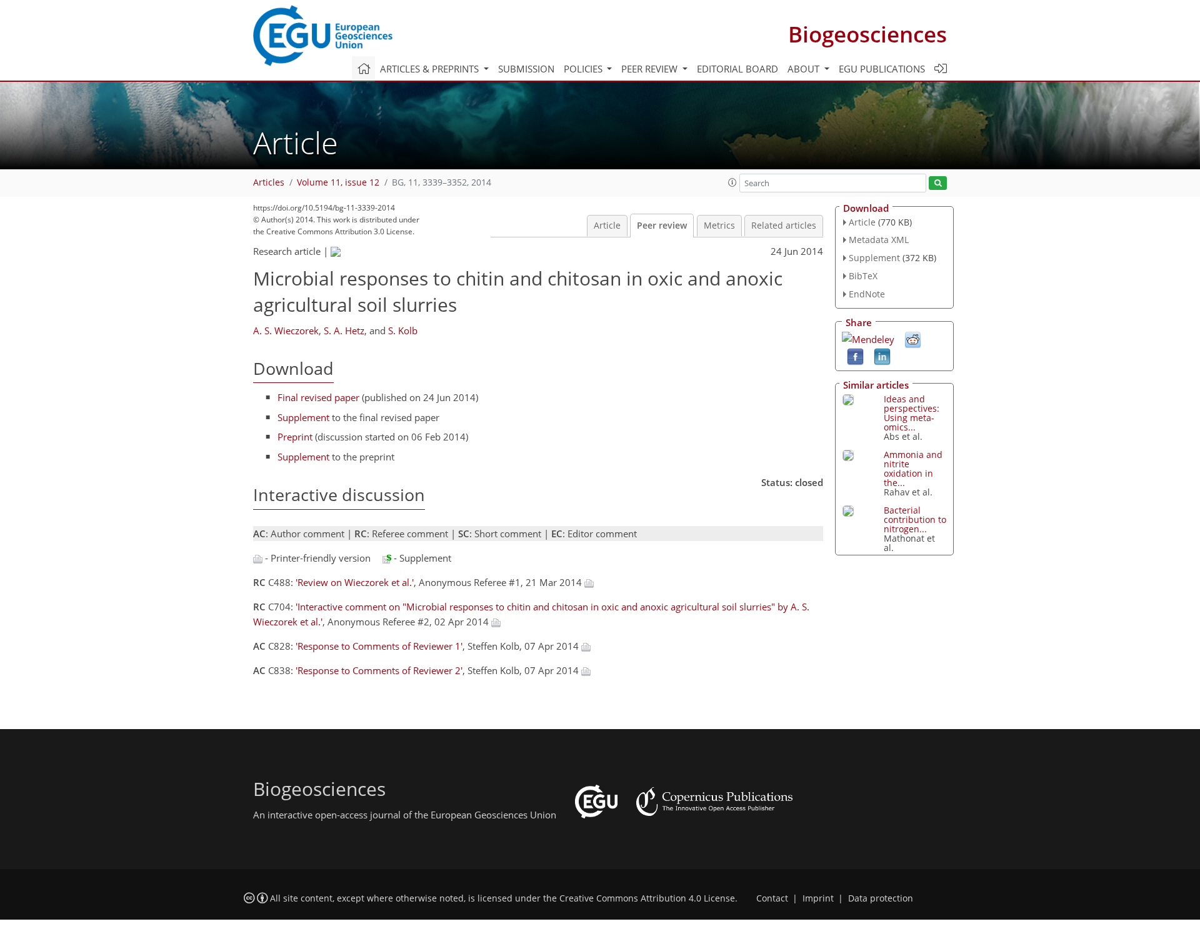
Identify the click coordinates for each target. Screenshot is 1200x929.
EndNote (867, 294)
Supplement (303, 417)
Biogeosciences (867, 34)
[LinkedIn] (882, 355)
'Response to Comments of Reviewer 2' (379, 670)
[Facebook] (855, 355)
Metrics (719, 225)
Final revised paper (318, 397)
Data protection (880, 898)
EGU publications (882, 68)
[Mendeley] (868, 338)
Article (607, 225)
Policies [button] (584, 68)
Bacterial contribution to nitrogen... (915, 519)
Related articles (783, 225)
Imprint (818, 898)
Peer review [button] (650, 68)
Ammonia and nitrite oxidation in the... (913, 469)
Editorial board (737, 68)
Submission (526, 68)
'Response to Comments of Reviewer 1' (379, 646)
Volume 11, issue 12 (338, 182)
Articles (268, 182)
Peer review (662, 225)
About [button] (805, 68)
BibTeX (863, 276)
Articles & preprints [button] (430, 68)
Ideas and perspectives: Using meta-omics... (911, 413)
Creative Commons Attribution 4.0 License (647, 898)
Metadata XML (879, 240)
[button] (732, 182)
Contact (772, 898)
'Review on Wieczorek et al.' (355, 582)
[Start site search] (938, 183)
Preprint (295, 436)
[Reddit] (912, 338)
